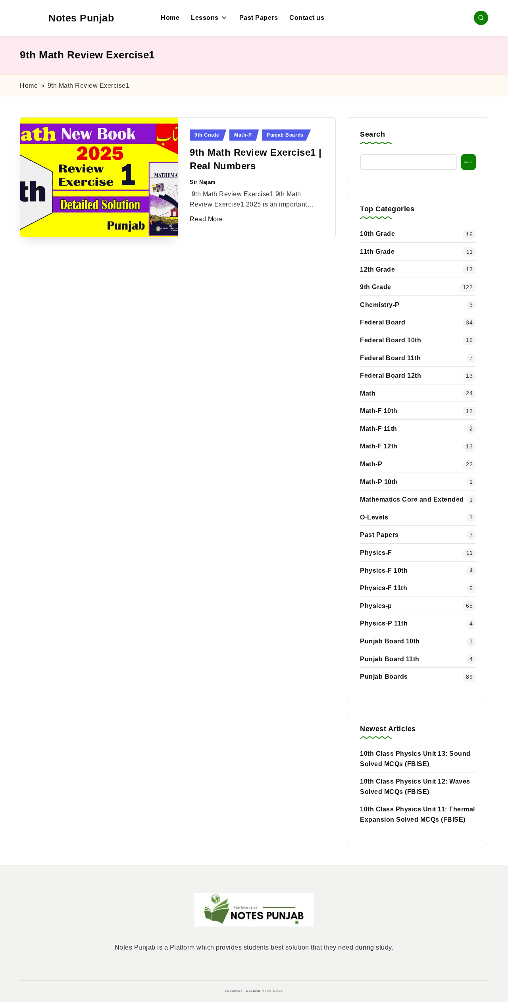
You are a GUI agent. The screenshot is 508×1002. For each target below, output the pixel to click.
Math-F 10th (379, 410)
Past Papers (379, 534)
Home (29, 85)
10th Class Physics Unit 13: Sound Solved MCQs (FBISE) (415, 758)
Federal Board (383, 322)
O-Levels (374, 517)
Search (372, 134)
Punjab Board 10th (390, 641)
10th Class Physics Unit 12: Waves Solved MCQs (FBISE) (415, 786)
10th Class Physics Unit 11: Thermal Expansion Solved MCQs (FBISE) (417, 814)
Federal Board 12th (390, 375)
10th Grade (377, 233)
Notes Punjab (81, 17)
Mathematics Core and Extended (412, 499)
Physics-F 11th (383, 588)
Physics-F (376, 552)
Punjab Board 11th (389, 659)
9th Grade (206, 135)
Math (367, 393)
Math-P (243, 135)
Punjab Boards (285, 135)
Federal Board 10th (390, 340)
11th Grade (377, 251)
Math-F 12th (379, 446)
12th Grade (377, 269)
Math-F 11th (378, 428)
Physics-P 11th (384, 623)
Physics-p (376, 605)
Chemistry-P (380, 304)
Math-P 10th (379, 482)
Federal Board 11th (390, 358)
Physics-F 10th (384, 570)
